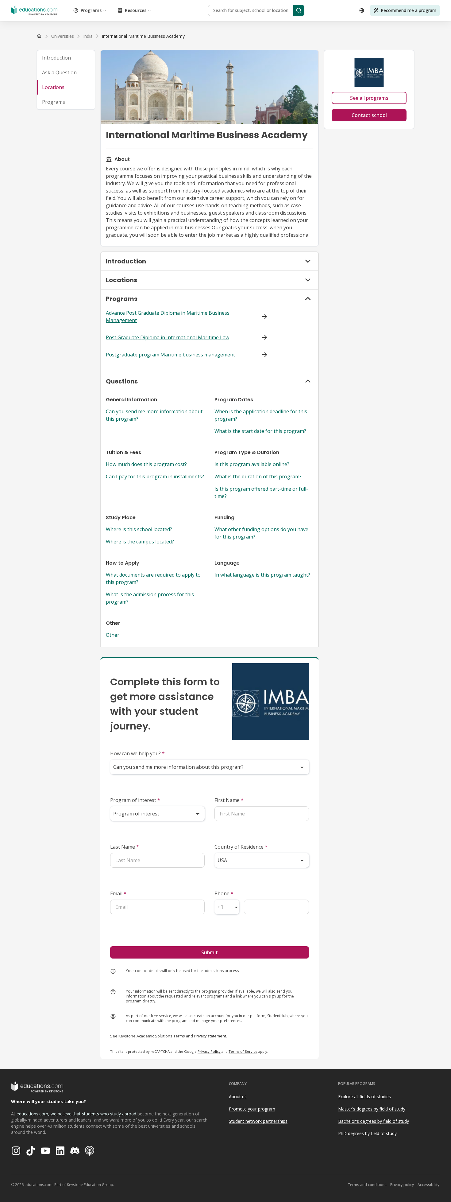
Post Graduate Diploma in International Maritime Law (167, 337)
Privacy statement (210, 1036)
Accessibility (428, 1184)
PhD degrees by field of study (367, 1133)
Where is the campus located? (140, 541)
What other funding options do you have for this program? (261, 533)
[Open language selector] (361, 10)
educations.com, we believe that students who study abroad (76, 1114)
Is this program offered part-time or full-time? (261, 492)
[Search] (298, 10)
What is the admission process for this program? (150, 598)
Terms (179, 1036)
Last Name (124, 846)
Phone (223, 893)
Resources (135, 10)
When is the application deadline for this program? (260, 415)
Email (118, 893)
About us (238, 1096)
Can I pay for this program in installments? (155, 476)
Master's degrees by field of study (371, 1109)
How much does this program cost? (146, 464)
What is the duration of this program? (258, 476)
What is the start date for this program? (260, 431)
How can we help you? (137, 753)
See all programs (369, 98)
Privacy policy (402, 1184)
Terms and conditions (367, 1184)
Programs (91, 10)
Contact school (369, 115)
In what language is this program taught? (262, 574)
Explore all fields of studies (364, 1096)
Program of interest (135, 800)
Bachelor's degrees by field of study (373, 1121)
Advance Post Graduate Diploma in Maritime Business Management (167, 316)
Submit (209, 952)
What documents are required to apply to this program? (153, 578)
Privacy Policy (209, 1051)
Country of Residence (241, 846)
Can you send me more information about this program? (154, 415)
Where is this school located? (139, 529)
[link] (143, 36)
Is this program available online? (251, 464)
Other (112, 635)
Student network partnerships (258, 1121)
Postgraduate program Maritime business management (170, 354)
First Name (229, 800)
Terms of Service (243, 1051)
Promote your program (252, 1109)
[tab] (66, 57)
